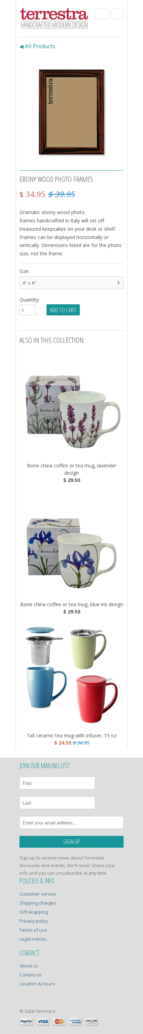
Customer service (37, 894)
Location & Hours (37, 984)
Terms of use (33, 930)
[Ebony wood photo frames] (71, 109)
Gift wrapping (33, 912)
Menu (102, 14)
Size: (24, 271)
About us (28, 966)
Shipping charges (37, 903)
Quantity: (29, 299)
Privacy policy (33, 921)
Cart (117, 14)
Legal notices (33, 939)
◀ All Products (37, 46)
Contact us (30, 975)
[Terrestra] (54, 19)
